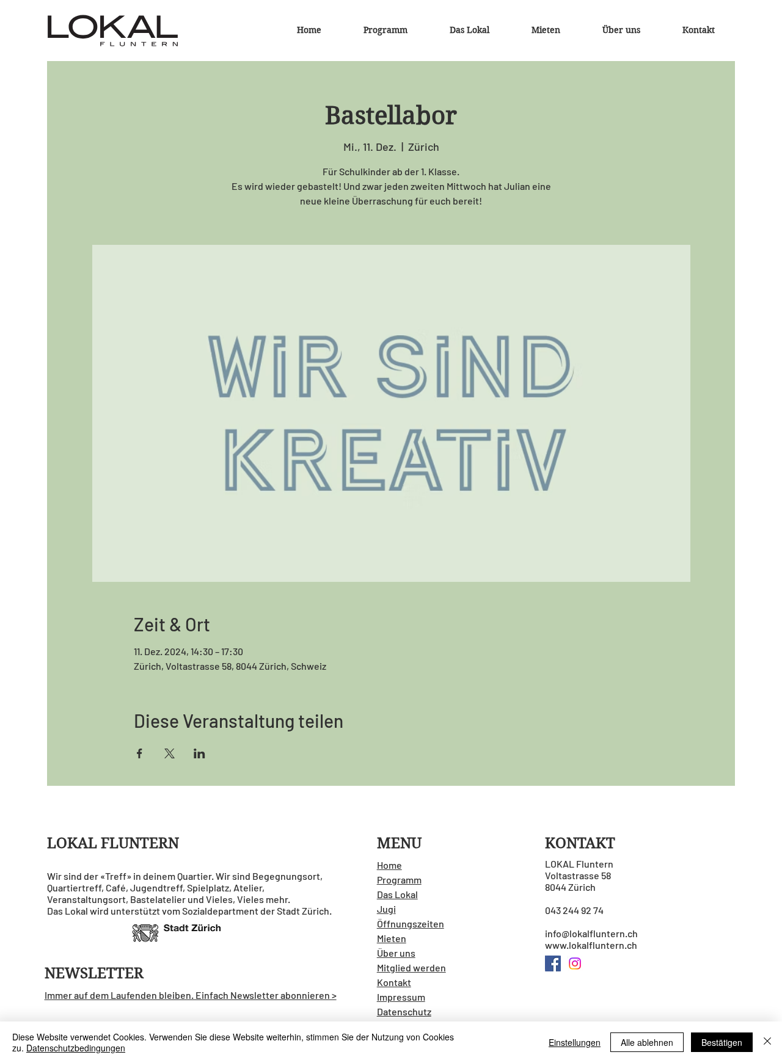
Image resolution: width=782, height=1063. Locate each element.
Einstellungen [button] (575, 1042)
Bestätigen (721, 1042)
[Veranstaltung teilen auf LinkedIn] (199, 753)
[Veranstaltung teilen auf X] (169, 753)
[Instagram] (575, 963)
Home (389, 865)
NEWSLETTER (94, 973)
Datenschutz (404, 1011)
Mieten (391, 938)
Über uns (396, 953)
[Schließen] (767, 1042)
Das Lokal (397, 894)
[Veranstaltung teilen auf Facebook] (139, 753)
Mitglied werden (411, 967)
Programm (399, 879)
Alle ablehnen (647, 1042)
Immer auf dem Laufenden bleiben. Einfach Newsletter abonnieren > (191, 995)
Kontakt (394, 982)
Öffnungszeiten (410, 923)
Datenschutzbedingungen (75, 1048)
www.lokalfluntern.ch (591, 945)
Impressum (401, 997)
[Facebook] (553, 963)
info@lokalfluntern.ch (591, 933)
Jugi (386, 909)
